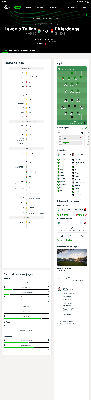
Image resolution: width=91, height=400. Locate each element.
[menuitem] (18, 7)
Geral (5, 50)
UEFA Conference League (6, 7)
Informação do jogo (28, 50)
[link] (17, 7)
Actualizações (14, 50)
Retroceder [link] (9, 15)
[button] (55, 7)
